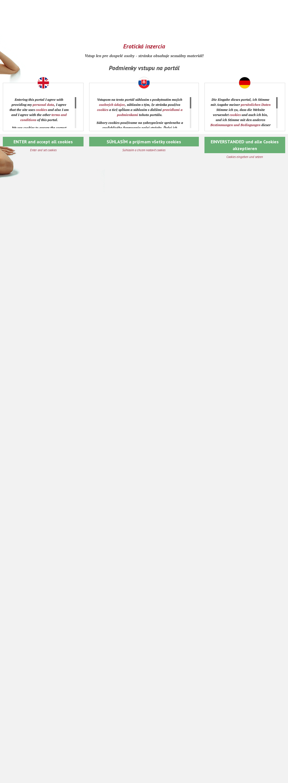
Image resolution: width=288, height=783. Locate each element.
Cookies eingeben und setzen (244, 157)
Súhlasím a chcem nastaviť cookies (143, 150)
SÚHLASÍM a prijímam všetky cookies (144, 141)
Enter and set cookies (43, 150)
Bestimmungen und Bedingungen (235, 125)
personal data (43, 104)
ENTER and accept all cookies (43, 141)
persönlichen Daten (256, 104)
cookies (41, 110)
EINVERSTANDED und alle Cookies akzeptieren (245, 145)
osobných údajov (112, 104)
